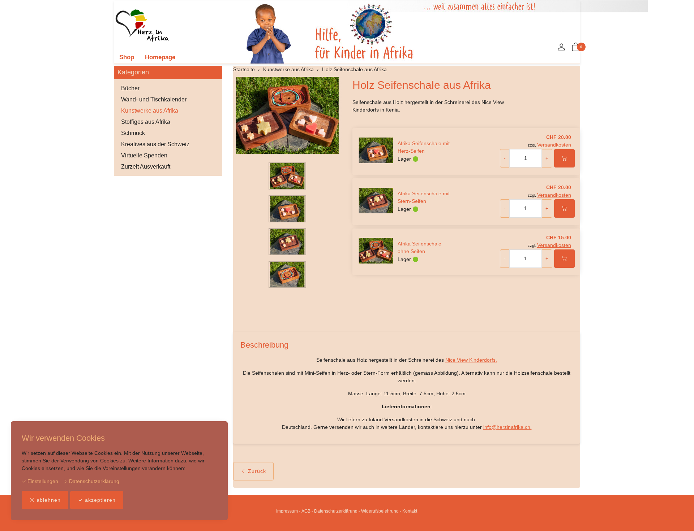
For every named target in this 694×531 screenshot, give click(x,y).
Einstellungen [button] (42, 481)
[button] (575, 47)
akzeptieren (100, 500)
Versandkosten (554, 145)
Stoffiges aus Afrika (145, 122)
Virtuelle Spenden (144, 155)
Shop (126, 57)
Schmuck (133, 133)
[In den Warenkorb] (564, 158)
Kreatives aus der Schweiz (155, 144)
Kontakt (409, 511)
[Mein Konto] (561, 47)
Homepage (160, 57)
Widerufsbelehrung (380, 511)
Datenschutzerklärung (93, 481)
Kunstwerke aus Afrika (149, 111)
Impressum (287, 511)
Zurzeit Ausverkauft (145, 167)
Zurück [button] (257, 471)
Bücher (130, 88)
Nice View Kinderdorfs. (471, 360)
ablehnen (49, 500)
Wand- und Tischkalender (154, 99)
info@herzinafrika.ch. (507, 427)
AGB (305, 511)
